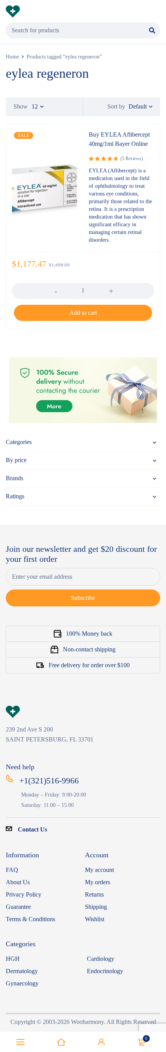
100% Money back (89, 633)
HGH (13, 958)
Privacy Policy (23, 894)
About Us (18, 882)
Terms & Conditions (30, 919)
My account (99, 870)
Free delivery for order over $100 (89, 665)
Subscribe (83, 597)
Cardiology (100, 958)
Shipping (96, 906)
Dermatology (22, 971)
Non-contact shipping (89, 649)
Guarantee (18, 906)
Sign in (101, 1042)
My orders (97, 882)
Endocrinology (105, 971)
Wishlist (94, 919)
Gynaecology (22, 983)
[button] (83, 313)
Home (12, 57)
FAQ (12, 870)
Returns (94, 894)
